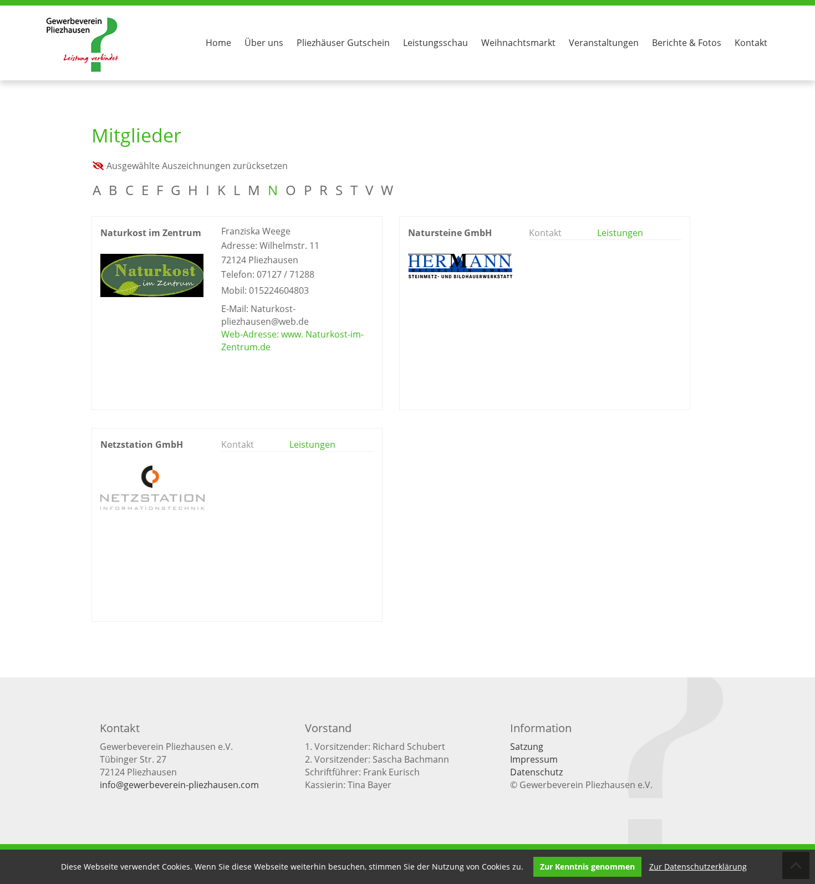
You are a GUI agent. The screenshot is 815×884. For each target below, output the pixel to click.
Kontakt (751, 43)
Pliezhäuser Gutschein (343, 43)
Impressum (534, 759)
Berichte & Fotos (686, 43)
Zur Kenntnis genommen (587, 866)
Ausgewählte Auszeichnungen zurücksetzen (197, 166)
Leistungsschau (435, 43)
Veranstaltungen (604, 43)
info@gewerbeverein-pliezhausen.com (179, 785)
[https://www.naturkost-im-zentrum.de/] (151, 294)
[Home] (83, 71)
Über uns (263, 43)
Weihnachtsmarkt (518, 43)
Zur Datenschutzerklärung (698, 866)
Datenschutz (536, 772)
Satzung (526, 746)
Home (218, 43)
